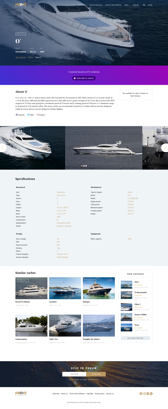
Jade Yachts (86, 305)
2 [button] (84, 166)
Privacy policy (99, 393)
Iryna (137, 325)
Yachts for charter (113, 5)
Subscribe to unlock (85, 78)
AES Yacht (137, 320)
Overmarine (20, 51)
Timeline (135, 5)
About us (64, 393)
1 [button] (82, 166)
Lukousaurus (21, 339)
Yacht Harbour (21, 5)
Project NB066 (140, 314)
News (127, 5)
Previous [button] (3, 148)
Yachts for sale (95, 5)
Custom (17, 305)
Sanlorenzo (138, 309)
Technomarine (141, 292)
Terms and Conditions (77, 393)
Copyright (90, 393)
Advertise (56, 393)
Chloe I (138, 304)
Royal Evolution (22, 301)
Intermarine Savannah (21, 342)
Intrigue (86, 301)
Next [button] (164, 148)
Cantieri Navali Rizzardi (89, 342)
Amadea (52, 301)
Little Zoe (53, 339)
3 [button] (86, 166)
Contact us (110, 393)
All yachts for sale (135, 338)
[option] (32, 148)
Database (82, 5)
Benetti (51, 305)
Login (150, 5)
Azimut (136, 287)
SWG (137, 282)
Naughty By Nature (91, 339)
